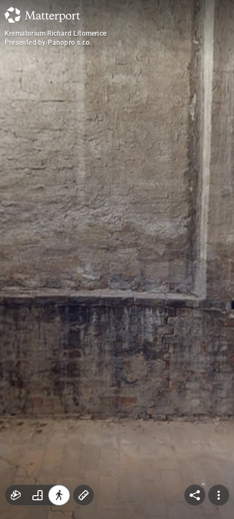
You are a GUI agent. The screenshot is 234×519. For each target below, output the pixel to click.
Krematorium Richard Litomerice (55, 33)
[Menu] (218, 495)
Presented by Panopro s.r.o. (48, 43)
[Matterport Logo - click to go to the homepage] (42, 15)
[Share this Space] (195, 495)
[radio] (16, 495)
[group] (37, 495)
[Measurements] (83, 495)
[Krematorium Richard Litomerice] (117, 259)
